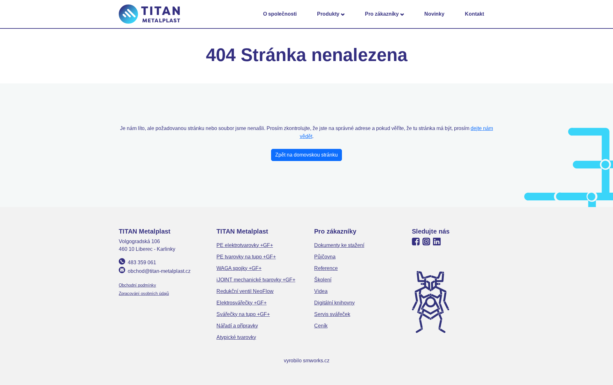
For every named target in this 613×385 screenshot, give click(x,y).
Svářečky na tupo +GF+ (243, 314)
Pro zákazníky (382, 14)
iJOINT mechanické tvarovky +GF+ (255, 279)
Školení (322, 279)
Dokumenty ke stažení (339, 245)
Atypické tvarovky (236, 337)
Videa (321, 291)
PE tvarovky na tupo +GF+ (246, 256)
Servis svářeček (332, 314)
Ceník (321, 325)
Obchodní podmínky (137, 285)
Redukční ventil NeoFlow (245, 291)
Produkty (328, 14)
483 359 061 (142, 262)
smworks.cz (316, 360)
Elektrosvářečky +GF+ (241, 302)
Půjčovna (325, 256)
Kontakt (474, 14)
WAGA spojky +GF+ (238, 268)
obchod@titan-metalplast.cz (159, 271)
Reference (326, 268)
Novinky (434, 14)
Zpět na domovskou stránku (306, 155)
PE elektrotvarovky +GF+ (244, 245)
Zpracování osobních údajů (144, 293)
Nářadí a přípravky (237, 325)
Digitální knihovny (334, 302)
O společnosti (280, 14)
